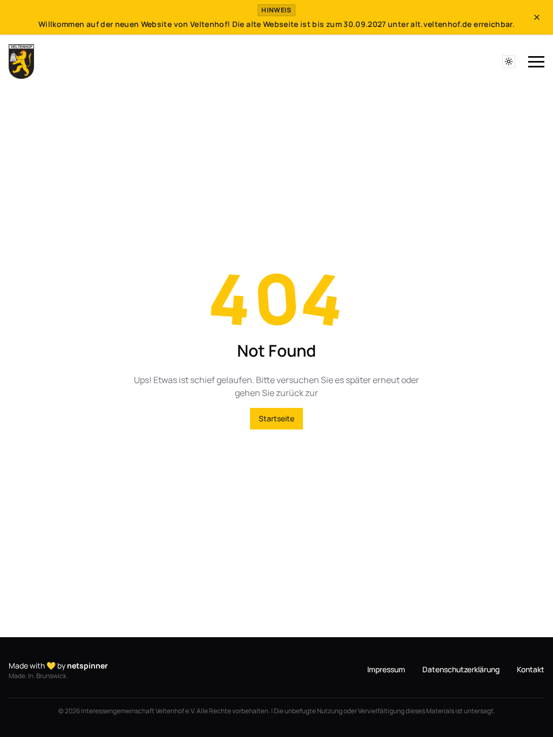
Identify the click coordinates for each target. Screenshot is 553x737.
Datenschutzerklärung (461, 669)
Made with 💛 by (58, 665)
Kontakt (530, 669)
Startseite (276, 418)
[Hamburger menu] (536, 62)
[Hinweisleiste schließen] (536, 17)
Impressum (386, 669)
